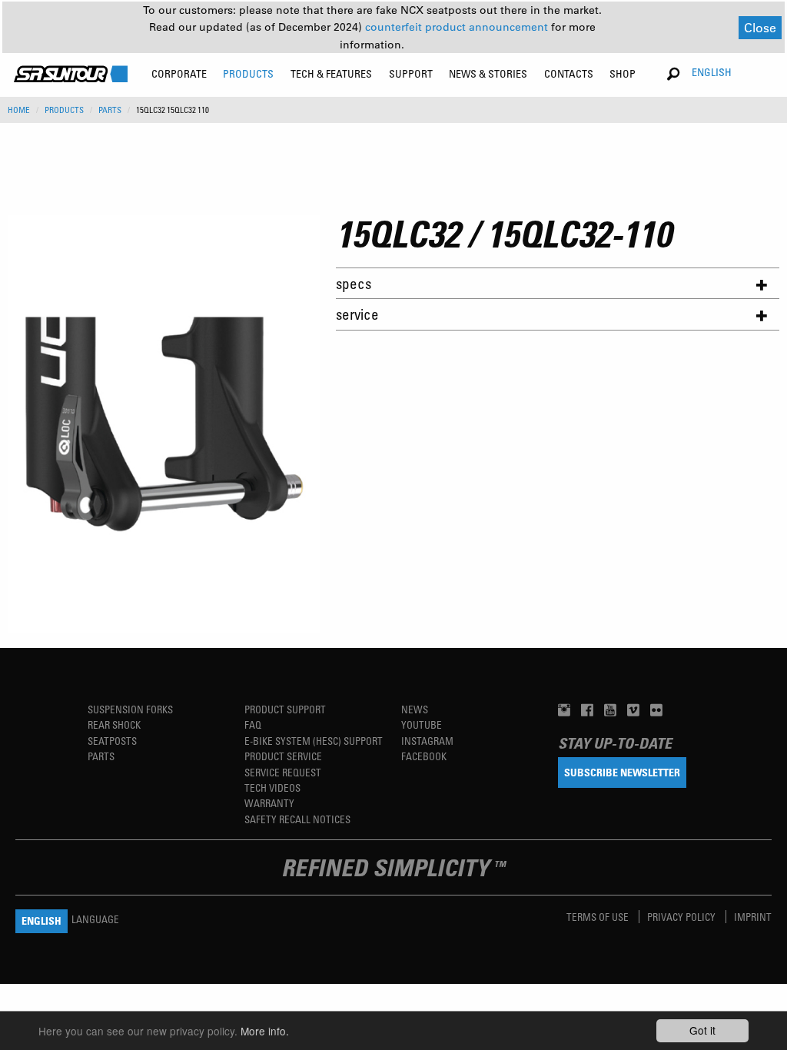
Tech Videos (272, 787)
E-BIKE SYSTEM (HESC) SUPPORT (313, 740)
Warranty (269, 802)
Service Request (282, 772)
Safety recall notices (297, 819)
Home (19, 110)
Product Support (285, 709)
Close (760, 27)
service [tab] (357, 314)
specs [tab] (353, 283)
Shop (622, 73)
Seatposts (112, 740)
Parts (101, 756)
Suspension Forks (130, 709)
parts (109, 110)
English (712, 71)
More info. (265, 1030)
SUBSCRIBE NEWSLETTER (622, 772)
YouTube (421, 724)
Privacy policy (682, 916)
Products (64, 110)
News (414, 709)
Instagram (427, 740)
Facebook (424, 756)
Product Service (283, 756)
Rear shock (114, 724)
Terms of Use (598, 916)
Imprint (753, 916)
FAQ (252, 724)
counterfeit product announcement (458, 27)
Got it (702, 1030)
